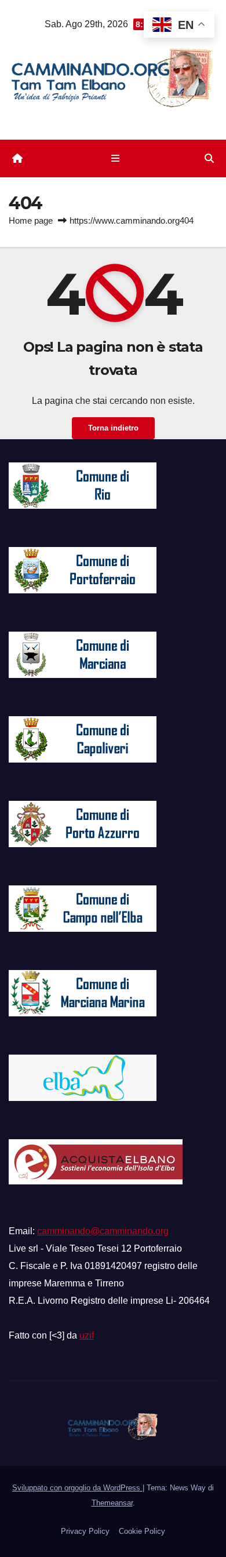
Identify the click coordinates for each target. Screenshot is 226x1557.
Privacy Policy (85, 1531)
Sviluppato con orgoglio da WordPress (77, 1487)
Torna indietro (113, 428)
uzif (86, 1335)
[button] (209, 158)
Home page (31, 220)
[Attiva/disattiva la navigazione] (115, 158)
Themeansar (112, 1502)
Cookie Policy (142, 1531)
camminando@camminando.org (103, 1231)
